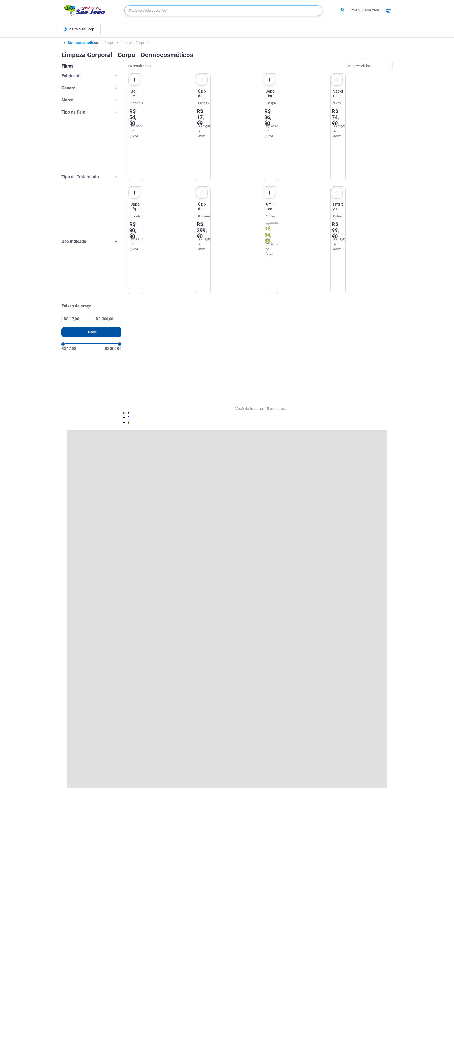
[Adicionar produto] (134, 80)
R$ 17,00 (68, 348)
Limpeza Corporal (135, 42)
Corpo (109, 42)
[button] (91, 75)
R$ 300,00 (113, 348)
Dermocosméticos (83, 42)
